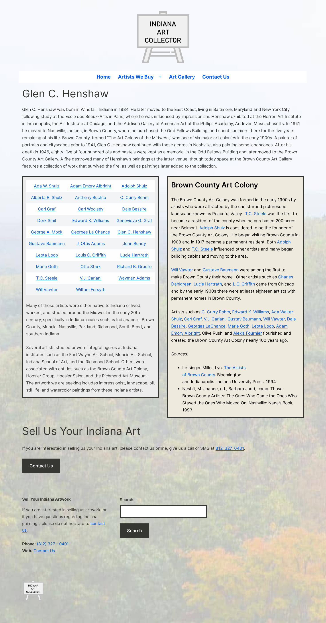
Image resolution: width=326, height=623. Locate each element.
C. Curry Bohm (134, 197)
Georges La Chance (90, 232)
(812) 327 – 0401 (53, 543)
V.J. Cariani (90, 278)
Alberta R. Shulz (46, 197)
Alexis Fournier (247, 333)
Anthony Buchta (90, 197)
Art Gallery (182, 77)
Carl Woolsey (90, 209)
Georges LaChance (207, 326)
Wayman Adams (134, 278)
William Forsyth (90, 289)
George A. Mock (46, 232)
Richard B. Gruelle (134, 266)
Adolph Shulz (134, 186)
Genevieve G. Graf (134, 220)
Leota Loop (47, 255)
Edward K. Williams (90, 220)
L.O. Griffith (244, 284)
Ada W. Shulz (46, 186)
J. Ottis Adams (91, 243)
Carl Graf (47, 209)
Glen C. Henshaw (134, 232)
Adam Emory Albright (90, 186)
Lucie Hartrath (134, 255)
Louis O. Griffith (91, 255)
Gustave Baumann (47, 243)
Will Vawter (47, 289)
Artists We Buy (136, 77)
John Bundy (134, 243)
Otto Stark (91, 266)
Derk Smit (46, 220)
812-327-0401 (230, 448)
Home (104, 77)
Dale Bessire (134, 209)
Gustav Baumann (244, 319)
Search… (128, 499)
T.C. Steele (46, 278)
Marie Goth (47, 266)
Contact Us (215, 77)
